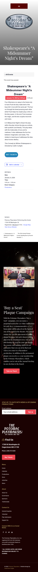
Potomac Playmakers (14, 566)
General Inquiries (7, 511)
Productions (8, 187)
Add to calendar (14, 165)
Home (3, 468)
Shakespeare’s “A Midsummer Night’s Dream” (9, 235)
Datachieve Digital (9, 568)
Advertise (4, 480)
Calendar (4, 471)
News (3, 483)
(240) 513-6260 (8, 451)
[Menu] (18, 6)
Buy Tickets (8, 457)
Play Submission (6, 517)
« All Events (9, 74)
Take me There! (11, 371)
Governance (5, 495)
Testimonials (5, 502)
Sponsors (4, 499)
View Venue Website (11, 227)
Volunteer (4, 514)
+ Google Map (26, 225)
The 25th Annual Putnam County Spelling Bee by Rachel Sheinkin (25, 235)
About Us (4, 493)
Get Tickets (11, 155)
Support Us (5, 520)
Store (3, 477)
